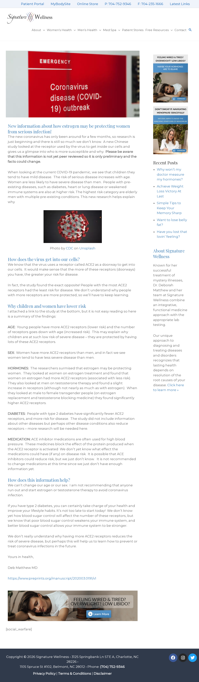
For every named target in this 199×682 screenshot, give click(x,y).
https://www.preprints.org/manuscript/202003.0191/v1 (52, 578)
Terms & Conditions (74, 673)
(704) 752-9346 (112, 667)
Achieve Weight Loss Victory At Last (170, 191)
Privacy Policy (44, 673)
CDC (69, 248)
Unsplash (87, 248)
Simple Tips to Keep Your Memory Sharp (169, 208)
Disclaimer (103, 673)
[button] (190, 30)
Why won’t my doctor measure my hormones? (170, 174)
